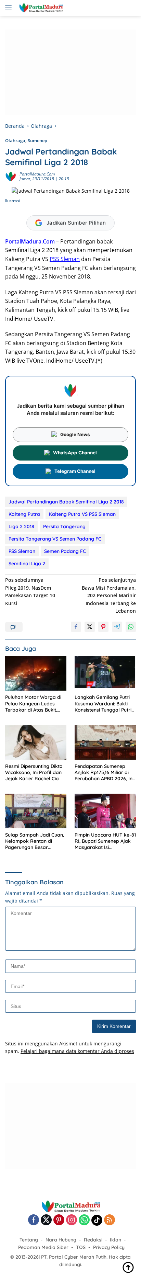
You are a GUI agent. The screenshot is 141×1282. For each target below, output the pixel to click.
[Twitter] (46, 1220)
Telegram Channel (74, 471)
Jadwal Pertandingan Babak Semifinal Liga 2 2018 (66, 502)
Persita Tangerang (64, 526)
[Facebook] (33, 1220)
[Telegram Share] (117, 627)
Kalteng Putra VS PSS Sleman (82, 514)
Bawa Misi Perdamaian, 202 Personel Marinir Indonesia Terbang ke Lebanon (109, 595)
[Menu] (9, 8)
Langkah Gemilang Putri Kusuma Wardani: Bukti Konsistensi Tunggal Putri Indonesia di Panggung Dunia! (103, 703)
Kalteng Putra (24, 514)
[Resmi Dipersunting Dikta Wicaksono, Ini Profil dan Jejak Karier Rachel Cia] (35, 742)
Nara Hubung (61, 1240)
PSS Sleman (65, 259)
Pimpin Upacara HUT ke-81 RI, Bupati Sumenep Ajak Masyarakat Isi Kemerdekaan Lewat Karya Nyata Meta (105, 841)
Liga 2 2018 (21, 526)
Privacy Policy (109, 1247)
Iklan (115, 1240)
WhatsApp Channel (75, 452)
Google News (75, 434)
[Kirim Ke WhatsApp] (131, 627)
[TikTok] (96, 1220)
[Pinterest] (58, 1220)
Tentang (29, 1240)
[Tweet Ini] (90, 627)
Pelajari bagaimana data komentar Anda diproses (77, 1051)
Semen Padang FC (65, 551)
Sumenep (37, 140)
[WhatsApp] (84, 1220)
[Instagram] (71, 1220)
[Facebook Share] (76, 627)
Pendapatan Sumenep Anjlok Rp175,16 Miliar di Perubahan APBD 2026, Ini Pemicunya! (104, 772)
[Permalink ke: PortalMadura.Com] (10, 176)
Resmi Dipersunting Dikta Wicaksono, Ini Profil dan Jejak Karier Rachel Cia (34, 772)
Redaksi (93, 1240)
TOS (81, 1247)
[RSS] (109, 1220)
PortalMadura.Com (37, 174)
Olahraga (15, 140)
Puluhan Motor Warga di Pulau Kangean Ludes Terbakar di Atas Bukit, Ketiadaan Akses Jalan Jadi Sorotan (33, 703)
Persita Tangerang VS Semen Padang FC (55, 539)
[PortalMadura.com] (40, 8)
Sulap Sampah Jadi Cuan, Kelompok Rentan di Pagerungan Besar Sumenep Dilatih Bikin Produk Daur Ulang (34, 841)
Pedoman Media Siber (43, 1247)
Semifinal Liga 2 (27, 563)
